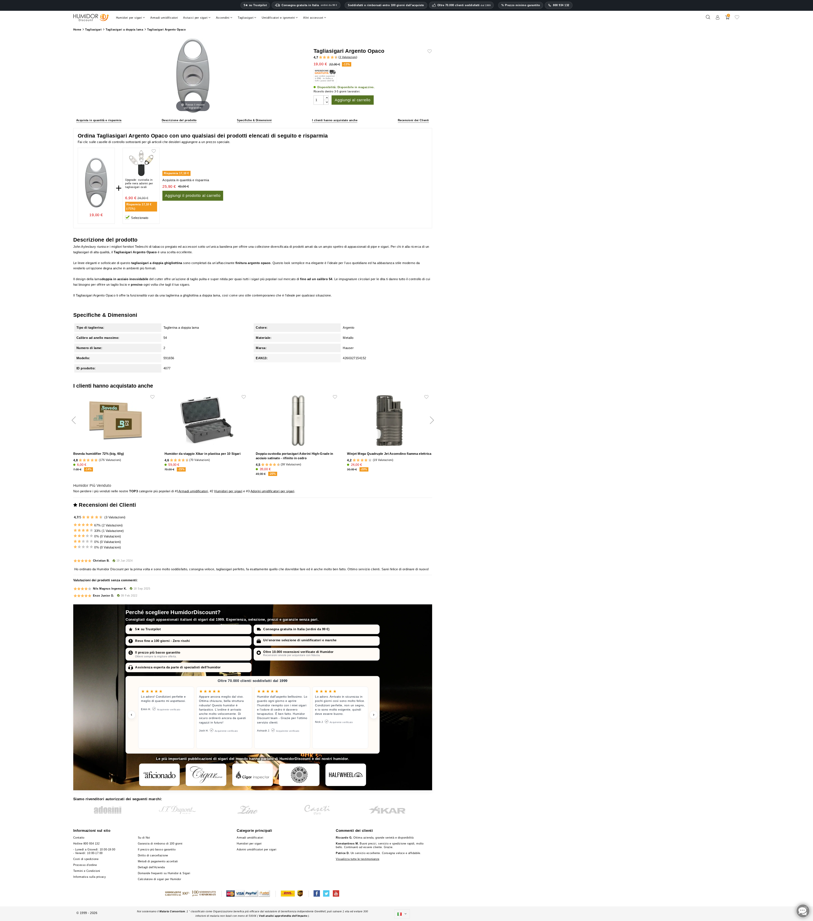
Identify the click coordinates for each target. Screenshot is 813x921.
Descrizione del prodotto (179, 120)
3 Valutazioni (348, 57)
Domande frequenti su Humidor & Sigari (164, 873)
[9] (276, 464)
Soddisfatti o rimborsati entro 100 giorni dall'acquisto (386, 5)
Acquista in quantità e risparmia (99, 120)
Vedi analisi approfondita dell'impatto (283, 915)
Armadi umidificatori (193, 491)
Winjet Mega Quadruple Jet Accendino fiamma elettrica (389, 453)
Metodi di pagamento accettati (158, 861)
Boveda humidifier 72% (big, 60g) (98, 453)
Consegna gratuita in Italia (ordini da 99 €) (296, 629)
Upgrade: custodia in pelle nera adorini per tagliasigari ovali (139, 183)
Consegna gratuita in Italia (309, 5)
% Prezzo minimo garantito (520, 5)
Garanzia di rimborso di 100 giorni (160, 843)
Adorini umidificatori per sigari (272, 491)
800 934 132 (561, 5)
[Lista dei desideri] (737, 19)
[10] (101, 517)
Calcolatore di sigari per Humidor (159, 879)
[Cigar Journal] (206, 775)
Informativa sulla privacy (89, 876)
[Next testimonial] (374, 715)
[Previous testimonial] (131, 715)
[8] (332, 57)
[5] (326, 57)
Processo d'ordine (85, 865)
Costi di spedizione (86, 859)
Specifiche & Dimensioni (254, 120)
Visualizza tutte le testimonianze (357, 859)
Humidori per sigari (228, 491)
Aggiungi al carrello (353, 100)
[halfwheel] (345, 775)
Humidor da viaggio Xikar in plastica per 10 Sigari (203, 453)
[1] (318, 57)
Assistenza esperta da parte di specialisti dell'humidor (178, 667)
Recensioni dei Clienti (413, 120)
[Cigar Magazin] (299, 775)
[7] (272, 464)
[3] (322, 57)
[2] (321, 57)
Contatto (78, 837)
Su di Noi (144, 837)
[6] (328, 57)
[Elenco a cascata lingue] (402, 914)
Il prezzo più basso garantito (157, 652)
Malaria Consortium (172, 911)
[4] (324, 57)
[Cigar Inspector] (252, 775)
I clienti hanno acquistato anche (334, 120)
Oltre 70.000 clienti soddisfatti (464, 5)
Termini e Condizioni (86, 870)
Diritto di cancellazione (153, 855)
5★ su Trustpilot (255, 5)
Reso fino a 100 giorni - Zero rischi (162, 641)
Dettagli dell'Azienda (151, 867)
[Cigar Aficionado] (159, 775)
